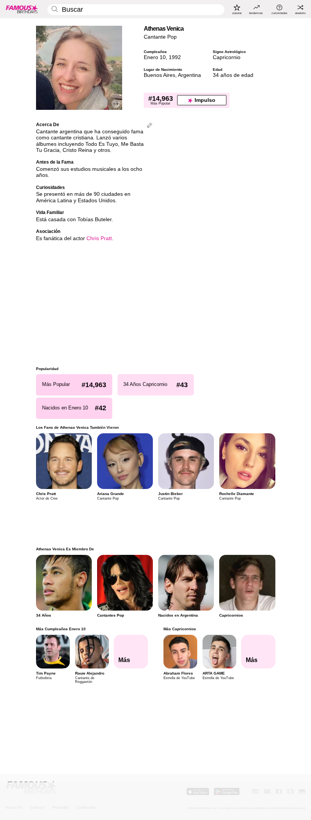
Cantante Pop (160, 37)
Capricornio (226, 57)
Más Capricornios (179, 629)
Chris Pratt (99, 238)
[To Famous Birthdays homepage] (22, 9)
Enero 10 (155, 57)
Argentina (189, 75)
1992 (175, 57)
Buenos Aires (159, 75)
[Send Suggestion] (149, 126)
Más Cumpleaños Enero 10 (61, 629)
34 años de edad (233, 75)
